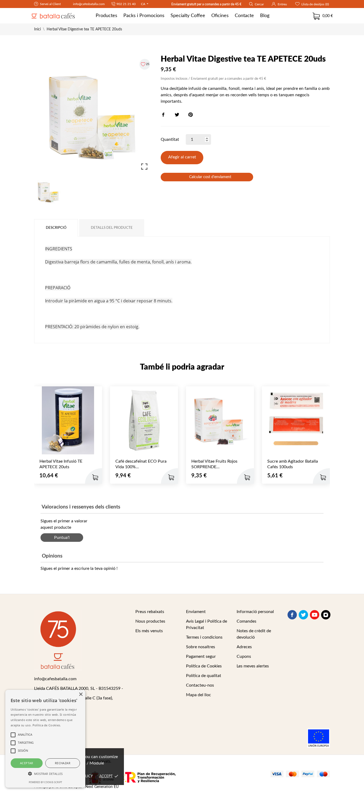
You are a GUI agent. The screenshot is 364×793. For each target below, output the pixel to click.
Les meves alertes (253, 666)
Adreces (244, 647)
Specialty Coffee (188, 15)
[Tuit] (177, 114)
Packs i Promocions (143, 15)
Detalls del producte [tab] (112, 228)
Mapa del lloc (198, 695)
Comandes (246, 621)
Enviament (196, 612)
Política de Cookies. (47, 725)
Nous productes (150, 621)
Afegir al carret (182, 157)
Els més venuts (149, 631)
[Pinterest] (190, 114)
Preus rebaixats (149, 612)
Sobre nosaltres (200, 647)
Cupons (244, 656)
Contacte (244, 15)
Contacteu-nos (200, 685)
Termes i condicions (204, 637)
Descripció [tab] (56, 228)
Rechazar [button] (62, 763)
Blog (264, 15)
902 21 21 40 (126, 4)
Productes (106, 15)
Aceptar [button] (26, 763)
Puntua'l (62, 537)
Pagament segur (201, 656)
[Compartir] (163, 114)
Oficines (220, 15)
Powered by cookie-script (45, 782)
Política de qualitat (203, 676)
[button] (45, 774)
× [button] (81, 694)
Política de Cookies (204, 666)
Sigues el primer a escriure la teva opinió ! (79, 568)
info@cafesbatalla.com (88, 4)
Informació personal (255, 612)
